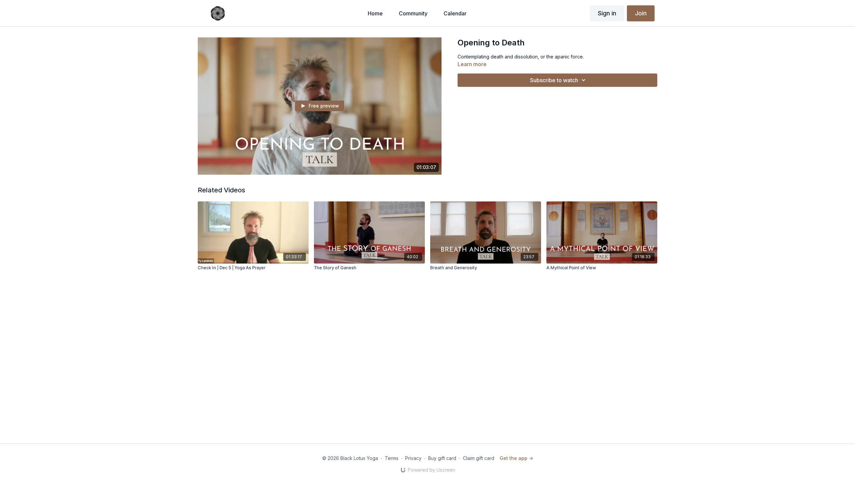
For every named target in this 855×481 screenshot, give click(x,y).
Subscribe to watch (554, 80)
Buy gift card (442, 458)
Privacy (413, 458)
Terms (391, 458)
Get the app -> (516, 458)
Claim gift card (478, 458)
